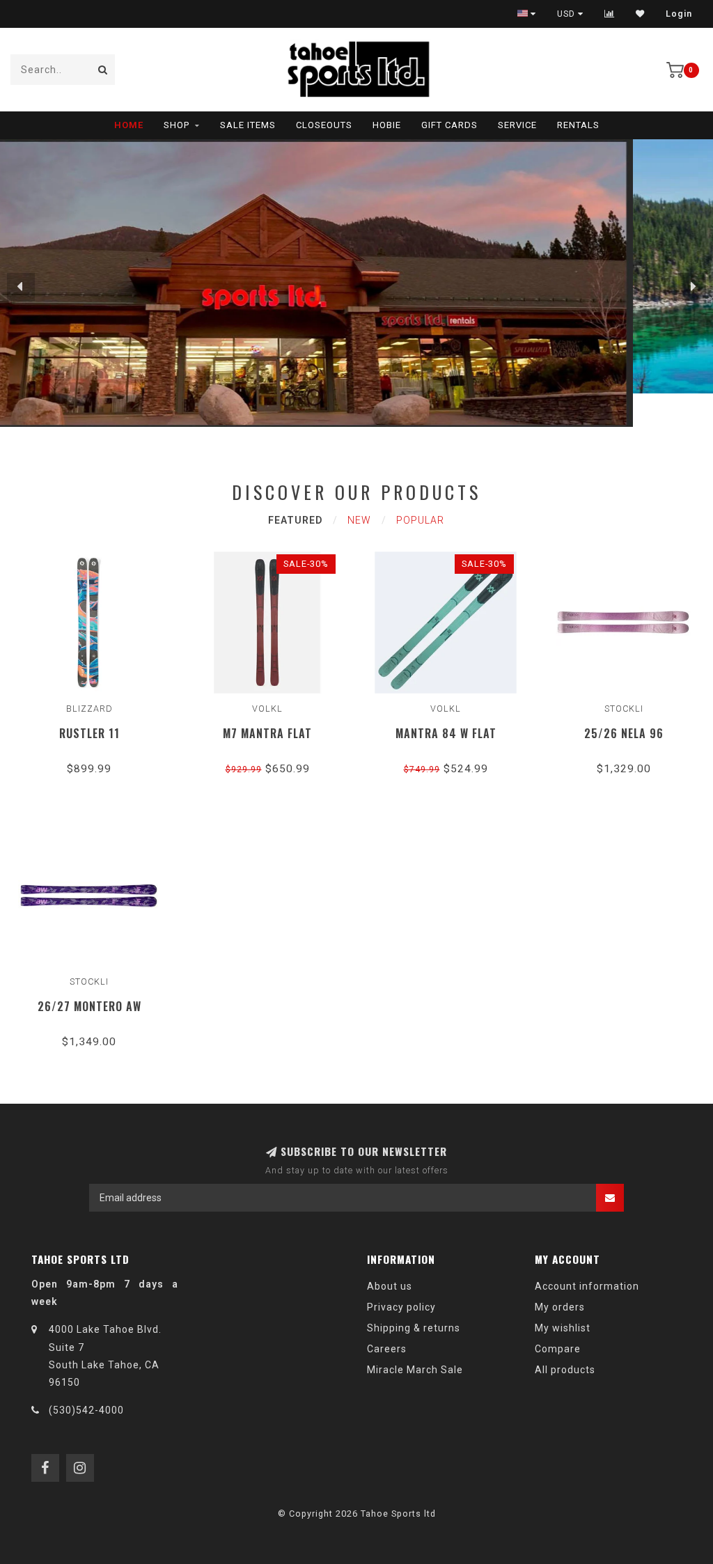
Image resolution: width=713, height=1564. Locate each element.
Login (679, 14)
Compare (558, 1348)
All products (565, 1369)
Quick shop (96, 715)
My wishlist (562, 1328)
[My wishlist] (640, 14)
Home (128, 125)
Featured (295, 520)
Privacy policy (401, 1307)
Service (517, 125)
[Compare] (609, 14)
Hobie (387, 125)
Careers (387, 1348)
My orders (560, 1307)
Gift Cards (449, 125)
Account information (587, 1286)
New (359, 520)
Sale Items (248, 125)
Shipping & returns (413, 1328)
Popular (420, 520)
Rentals (578, 125)
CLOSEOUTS (324, 125)
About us (389, 1286)
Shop (176, 125)
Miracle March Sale (415, 1369)
